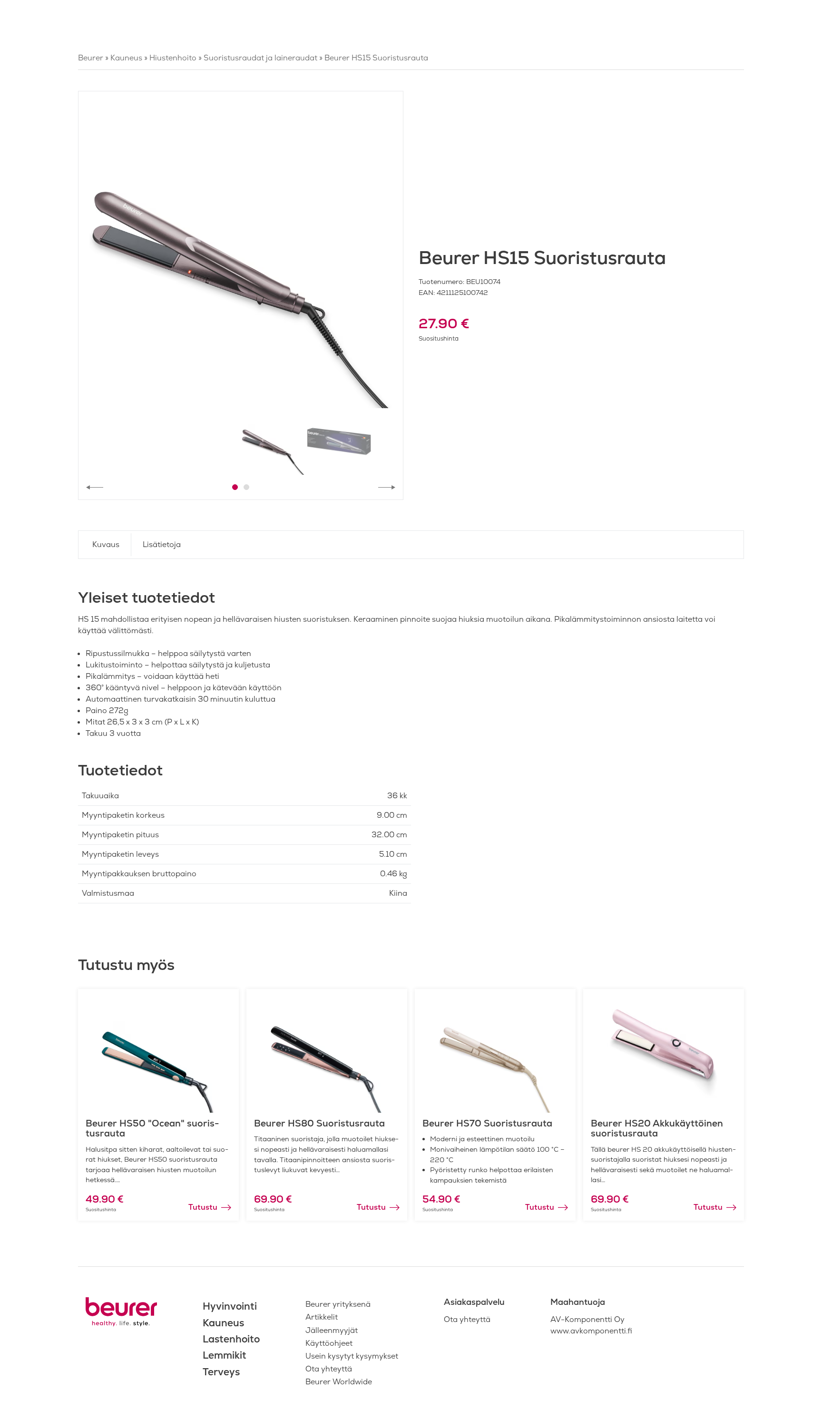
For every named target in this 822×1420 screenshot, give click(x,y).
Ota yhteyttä (328, 1369)
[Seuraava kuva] (386, 487)
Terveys (221, 1371)
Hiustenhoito (172, 58)
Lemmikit (224, 1355)
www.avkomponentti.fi (591, 1331)
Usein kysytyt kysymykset (351, 1356)
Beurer (90, 58)
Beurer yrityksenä (338, 1304)
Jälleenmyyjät (331, 1330)
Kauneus (126, 58)
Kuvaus (105, 544)
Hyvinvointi (230, 1306)
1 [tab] (235, 487)
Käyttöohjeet (328, 1343)
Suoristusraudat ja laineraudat (260, 58)
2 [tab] (246, 487)
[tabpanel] (240, 253)
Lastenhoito (231, 1338)
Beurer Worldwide (338, 1382)
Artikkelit (321, 1317)
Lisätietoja (162, 544)
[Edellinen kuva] (94, 487)
